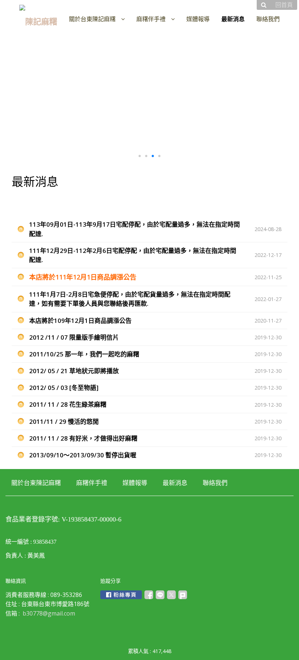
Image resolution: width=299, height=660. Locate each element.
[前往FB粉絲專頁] (121, 594)
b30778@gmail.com (49, 613)
